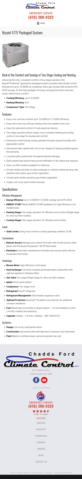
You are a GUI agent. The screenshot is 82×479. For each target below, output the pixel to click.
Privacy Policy (37, 473)
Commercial (41, 436)
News (41, 455)
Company (41, 442)
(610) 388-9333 (41, 17)
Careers (41, 449)
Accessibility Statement (63, 473)
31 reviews (44, 414)
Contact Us (41, 462)
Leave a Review (41, 418)
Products (41, 429)
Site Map (48, 473)
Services (41, 423)
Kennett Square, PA (38, 374)
